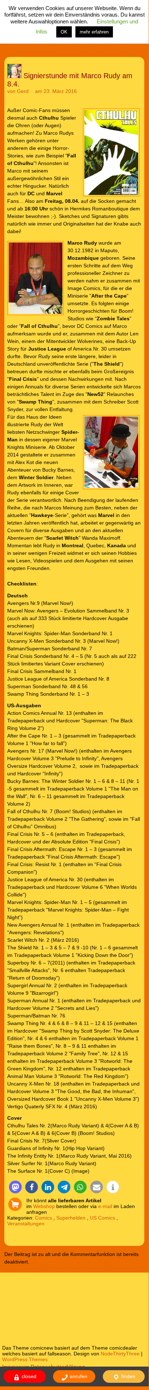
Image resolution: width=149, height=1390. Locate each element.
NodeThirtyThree (120, 1353)
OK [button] (64, 32)
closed (28, 1376)
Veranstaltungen (25, 1223)
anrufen (77, 1376)
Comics (43, 1218)
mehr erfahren (94, 32)
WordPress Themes (25, 1359)
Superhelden (71, 1218)
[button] (15, 1187)
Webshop (44, 1206)
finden (127, 1376)
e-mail (105, 1206)
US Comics (102, 1218)
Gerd (23, 91)
